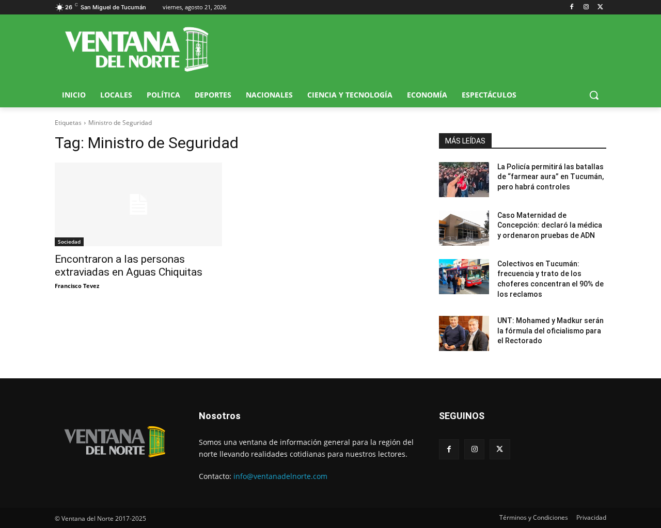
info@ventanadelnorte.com (280, 476)
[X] (600, 7)
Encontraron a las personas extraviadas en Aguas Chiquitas (128, 265)
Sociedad (69, 241)
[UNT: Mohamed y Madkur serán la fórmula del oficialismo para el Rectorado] (464, 333)
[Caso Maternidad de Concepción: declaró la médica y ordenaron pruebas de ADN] (464, 228)
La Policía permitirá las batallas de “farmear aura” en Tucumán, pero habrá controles (550, 177)
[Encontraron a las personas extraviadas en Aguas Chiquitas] (138, 204)
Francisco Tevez (77, 286)
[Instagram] (586, 7)
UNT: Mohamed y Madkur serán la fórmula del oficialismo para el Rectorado (550, 330)
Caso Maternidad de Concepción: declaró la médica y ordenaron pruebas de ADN (549, 225)
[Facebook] (572, 7)
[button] (593, 95)
